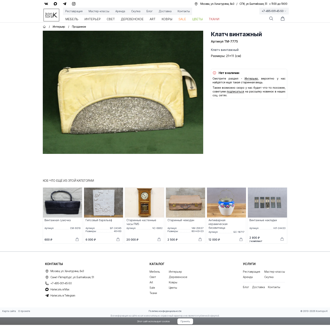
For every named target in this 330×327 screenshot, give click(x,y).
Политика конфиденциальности (165, 311)
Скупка (135, 11)
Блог (149, 11)
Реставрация (73, 11)
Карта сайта (9, 311)
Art (152, 19)
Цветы (197, 19)
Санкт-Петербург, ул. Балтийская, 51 (72, 277)
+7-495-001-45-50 (272, 11)
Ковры (167, 19)
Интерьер (92, 19)
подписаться (235, 91)
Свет (111, 19)
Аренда (120, 11)
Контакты (184, 11)
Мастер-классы (99, 11)
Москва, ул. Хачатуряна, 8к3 (67, 271)
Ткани (214, 19)
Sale (182, 19)
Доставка (165, 11)
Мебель (71, 19)
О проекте (24, 311)
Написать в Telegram (62, 295)
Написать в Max (59, 289)
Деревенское (132, 19)
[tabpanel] (123, 92)
